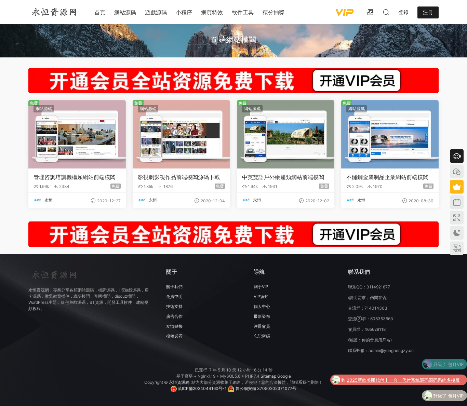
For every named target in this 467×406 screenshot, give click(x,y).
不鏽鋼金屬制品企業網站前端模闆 (387, 177)
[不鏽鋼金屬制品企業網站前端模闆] (390, 134)
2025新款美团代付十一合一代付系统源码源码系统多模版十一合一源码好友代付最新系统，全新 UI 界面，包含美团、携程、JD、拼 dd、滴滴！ (403, 366)
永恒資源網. (180, 382)
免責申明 (174, 296)
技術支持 (174, 306)
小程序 (184, 12)
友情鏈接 (174, 326)
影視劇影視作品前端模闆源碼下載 (179, 177)
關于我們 (174, 286)
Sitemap (268, 376)
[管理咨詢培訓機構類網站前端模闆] (77, 134)
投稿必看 (174, 336)
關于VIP (261, 286)
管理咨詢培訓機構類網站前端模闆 (75, 177)
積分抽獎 (273, 12)
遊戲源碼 (156, 12)
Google (284, 376)
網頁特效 (212, 12)
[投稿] (370, 12)
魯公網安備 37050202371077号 (265, 388)
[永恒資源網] (54, 12)
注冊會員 (262, 326)
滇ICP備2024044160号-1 (202, 388)
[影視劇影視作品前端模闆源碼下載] (181, 134)
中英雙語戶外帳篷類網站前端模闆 (283, 177)
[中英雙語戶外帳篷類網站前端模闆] (285, 134)
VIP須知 (261, 296)
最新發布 (262, 316)
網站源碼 (125, 12)
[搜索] (386, 12)
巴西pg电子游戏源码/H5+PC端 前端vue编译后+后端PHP (406, 397)
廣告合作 (174, 316)
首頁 (99, 12)
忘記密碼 (262, 336)
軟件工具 (243, 12)
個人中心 (262, 306)
